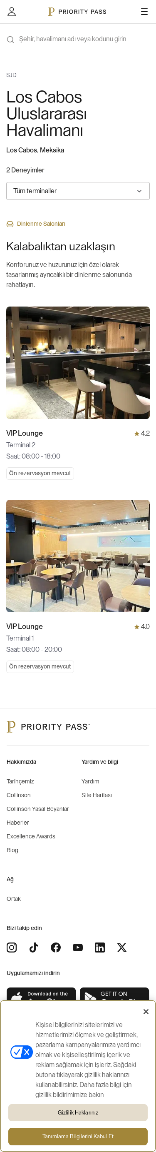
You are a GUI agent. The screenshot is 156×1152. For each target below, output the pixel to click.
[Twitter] (122, 948)
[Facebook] (56, 948)
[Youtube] (78, 948)
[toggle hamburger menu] (144, 12)
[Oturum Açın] (12, 12)
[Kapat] (146, 1011)
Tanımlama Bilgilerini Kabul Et (78, 1136)
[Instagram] (12, 948)
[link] (42, 999)
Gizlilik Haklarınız (78, 1112)
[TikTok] (34, 948)
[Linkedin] (100, 948)
